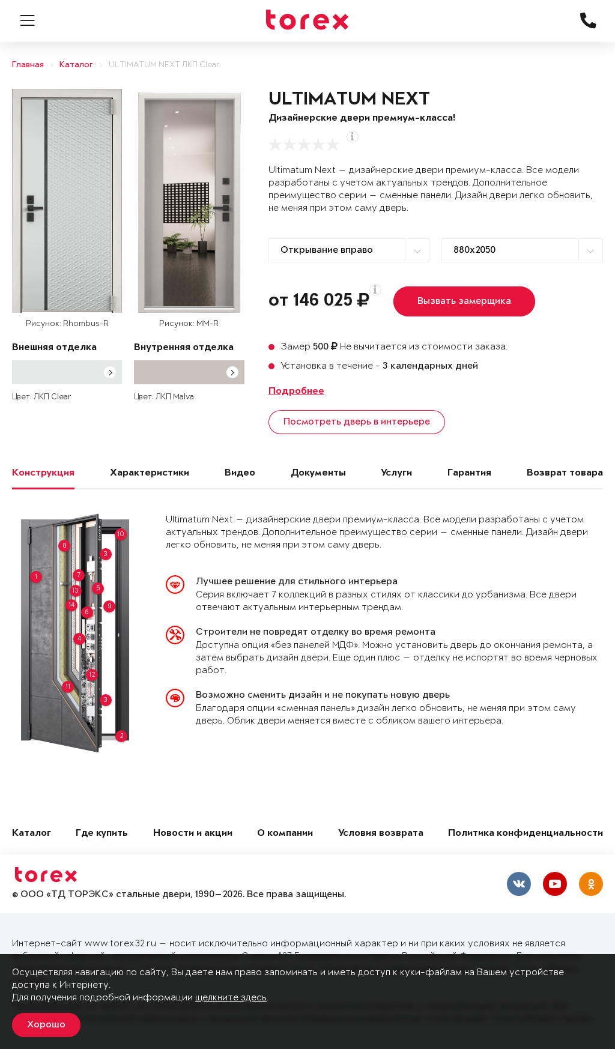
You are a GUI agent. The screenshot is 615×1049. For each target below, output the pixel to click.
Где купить (102, 834)
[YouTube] (555, 884)
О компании (285, 834)
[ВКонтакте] (519, 884)
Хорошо (46, 1025)
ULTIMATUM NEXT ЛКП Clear (164, 65)
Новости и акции (192, 834)
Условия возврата (380, 834)
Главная (28, 65)
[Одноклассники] (591, 884)
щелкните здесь (231, 998)
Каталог (76, 65)
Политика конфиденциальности (525, 834)
